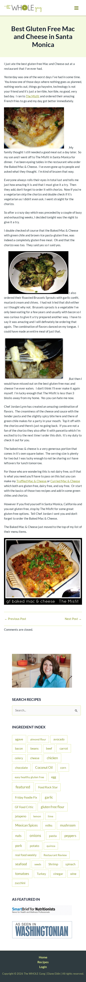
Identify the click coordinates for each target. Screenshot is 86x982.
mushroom (68, 825)
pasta (53, 836)
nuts (18, 836)
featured (23, 787)
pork (18, 846)
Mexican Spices (26, 825)
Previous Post (15, 618)
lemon (37, 816)
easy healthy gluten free (29, 777)
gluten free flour (52, 807)
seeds (37, 864)
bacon (19, 748)
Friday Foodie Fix (26, 797)
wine (73, 873)
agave (19, 739)
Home (43, 957)
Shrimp (53, 864)
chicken (52, 758)
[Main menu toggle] (76, 8)
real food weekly (26, 855)
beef (49, 748)
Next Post (73, 618)
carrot (64, 748)
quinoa (51, 846)
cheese (34, 758)
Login (43, 967)
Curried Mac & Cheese (65, 481)
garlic (49, 797)
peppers (70, 836)
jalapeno (20, 816)
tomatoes (22, 873)
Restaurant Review (55, 855)
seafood (21, 864)
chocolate (21, 767)
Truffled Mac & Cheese (31, 481)
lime (50, 816)
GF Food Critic (24, 807)
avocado (58, 739)
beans (34, 748)
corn (63, 767)
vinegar (58, 873)
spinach (70, 864)
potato (34, 846)
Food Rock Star (48, 787)
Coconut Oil (44, 768)
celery (19, 758)
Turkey (41, 873)
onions (35, 835)
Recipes (43, 962)
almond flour (38, 739)
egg (53, 777)
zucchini (20, 883)
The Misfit (32, 96)
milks (48, 825)
